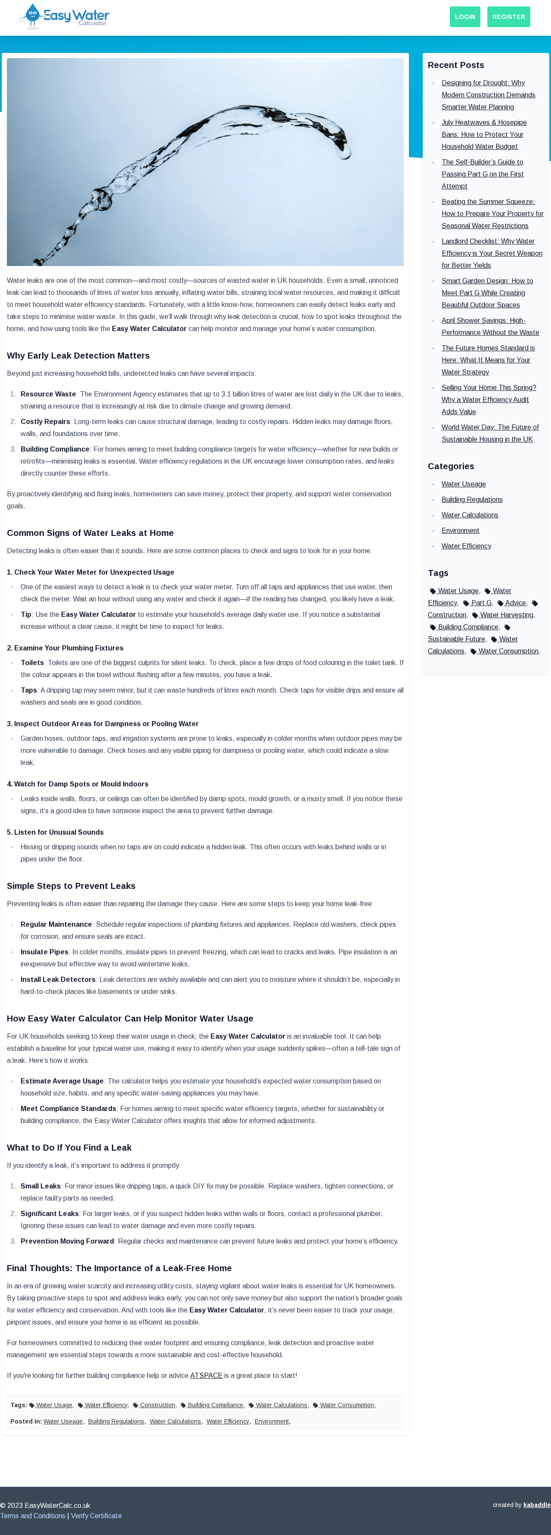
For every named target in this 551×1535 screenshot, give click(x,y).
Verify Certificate (96, 1516)
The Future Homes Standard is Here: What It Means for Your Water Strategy (488, 360)
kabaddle (537, 1504)
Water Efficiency (105, 1405)
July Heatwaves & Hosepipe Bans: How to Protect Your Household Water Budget (484, 134)
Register (508, 16)
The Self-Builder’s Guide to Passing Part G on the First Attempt (483, 174)
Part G (481, 603)
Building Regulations (116, 1421)
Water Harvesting (506, 615)
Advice (515, 603)
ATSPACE (206, 1375)
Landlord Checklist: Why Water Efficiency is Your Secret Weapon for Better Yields (492, 253)
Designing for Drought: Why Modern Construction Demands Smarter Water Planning (489, 95)
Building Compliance (214, 1405)
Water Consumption (346, 1405)
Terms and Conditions (32, 1516)
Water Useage (63, 1421)
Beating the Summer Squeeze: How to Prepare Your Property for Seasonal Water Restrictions (493, 213)
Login (465, 16)
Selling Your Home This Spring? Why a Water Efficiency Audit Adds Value (489, 399)
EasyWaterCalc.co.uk (57, 1505)
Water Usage (53, 1405)
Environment (272, 1421)
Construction (157, 1405)
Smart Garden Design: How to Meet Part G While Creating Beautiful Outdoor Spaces (487, 293)
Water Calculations (280, 1405)
